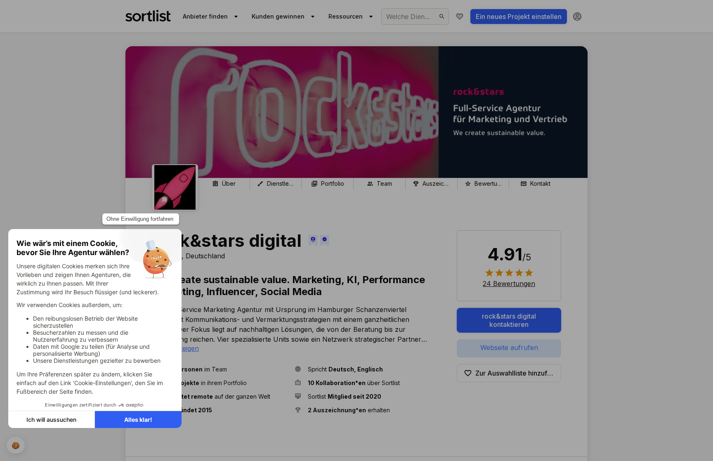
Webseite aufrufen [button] (509, 347)
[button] (220, 369)
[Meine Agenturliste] (460, 16)
